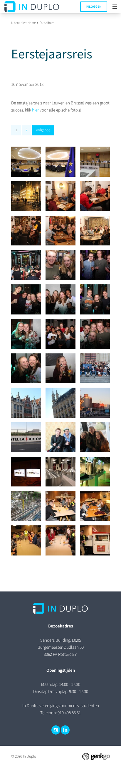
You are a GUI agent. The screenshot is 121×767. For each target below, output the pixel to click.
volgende (43, 130)
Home (32, 22)
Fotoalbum (46, 22)
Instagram (55, 729)
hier (35, 110)
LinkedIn (65, 729)
